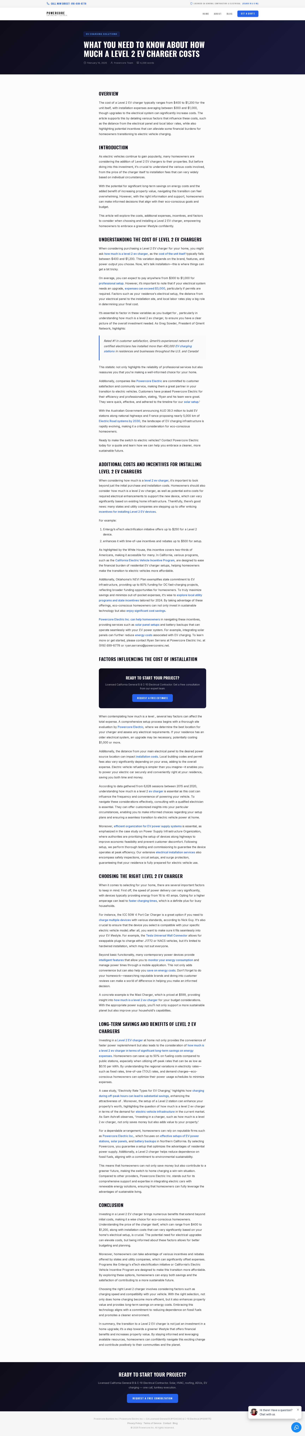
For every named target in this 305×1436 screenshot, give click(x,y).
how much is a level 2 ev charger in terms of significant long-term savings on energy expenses (151, 1050)
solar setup (191, 402)
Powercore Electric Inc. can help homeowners (129, 619)
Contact (167, 1423)
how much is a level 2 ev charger (126, 253)
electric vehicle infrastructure (155, 1111)
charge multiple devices (115, 920)
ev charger (156, 791)
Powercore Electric (149, 381)
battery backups (145, 1141)
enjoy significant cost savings (145, 610)
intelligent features (111, 960)
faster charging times (143, 901)
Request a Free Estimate (152, 698)
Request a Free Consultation (152, 1398)
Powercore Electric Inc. (118, 1136)
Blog (230, 13)
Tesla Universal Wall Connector (166, 935)
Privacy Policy (134, 1423)
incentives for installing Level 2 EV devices (127, 511)
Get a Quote (248, 13)
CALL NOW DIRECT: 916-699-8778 (68, 3)
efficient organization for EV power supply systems (148, 826)
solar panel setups (147, 624)
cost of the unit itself (172, 253)
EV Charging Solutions (101, 34)
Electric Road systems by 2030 (119, 421)
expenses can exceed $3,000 (145, 288)
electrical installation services (175, 852)
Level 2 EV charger (130, 1040)
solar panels (119, 1141)
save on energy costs (161, 970)
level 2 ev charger (156, 480)
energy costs (143, 635)
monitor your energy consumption (170, 960)
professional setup (111, 283)
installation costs (147, 756)
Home (206, 13)
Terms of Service (152, 1423)
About (218, 13)
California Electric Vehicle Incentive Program (145, 560)
